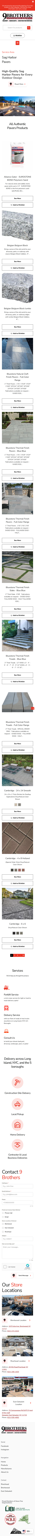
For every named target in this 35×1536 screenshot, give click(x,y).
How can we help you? (8, 1244)
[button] (17, 43)
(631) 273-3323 (13, 1331)
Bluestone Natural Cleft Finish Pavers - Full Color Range (17, 377)
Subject (4, 1235)
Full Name (5, 1183)
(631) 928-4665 (13, 1417)
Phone (3, 1199)
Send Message (23, 1275)
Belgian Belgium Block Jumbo (17, 308)
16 (23, 955)
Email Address (6, 1191)
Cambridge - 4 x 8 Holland (17, 858)
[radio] (15, 804)
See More (17, 198)
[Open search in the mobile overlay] (17, 27)
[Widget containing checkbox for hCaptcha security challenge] (16, 1267)
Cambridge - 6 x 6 (17, 923)
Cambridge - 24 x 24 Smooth (17, 790)
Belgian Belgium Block (17, 245)
